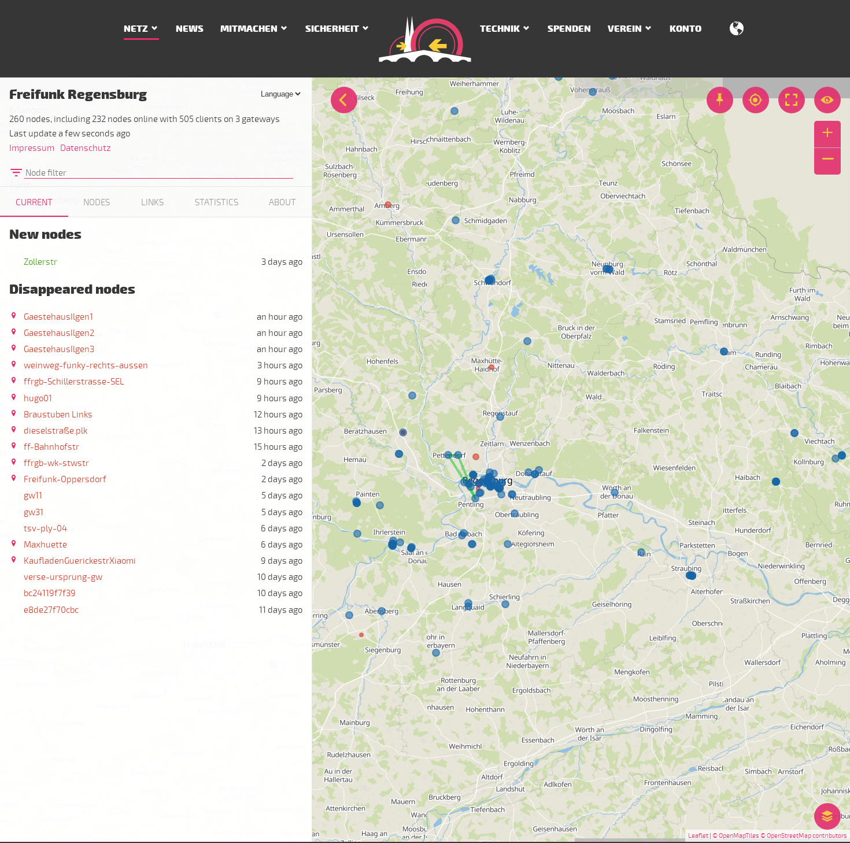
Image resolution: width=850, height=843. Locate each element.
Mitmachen (249, 29)
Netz (136, 29)
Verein (625, 29)
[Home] (425, 39)
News (190, 29)
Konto (685, 29)
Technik (500, 29)
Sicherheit (332, 29)
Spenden (569, 29)
